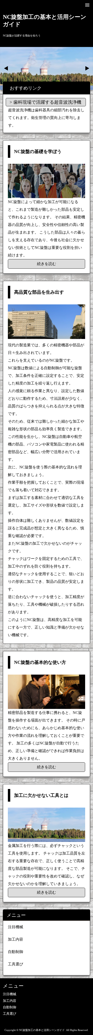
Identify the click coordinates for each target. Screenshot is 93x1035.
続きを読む (46, 264)
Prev (6, 68)
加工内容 (15, 939)
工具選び (15, 964)
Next (87, 68)
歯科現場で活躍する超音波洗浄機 (47, 102)
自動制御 (15, 952)
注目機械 (15, 927)
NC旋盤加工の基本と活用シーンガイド (44, 20)
